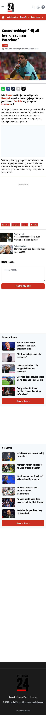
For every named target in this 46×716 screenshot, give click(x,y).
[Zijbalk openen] (2, 7)
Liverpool (5, 98)
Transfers (24, 17)
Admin (11, 49)
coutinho (34, 225)
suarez (24, 225)
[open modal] (43, 7)
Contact (12, 697)
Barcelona (6, 104)
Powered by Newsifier (23, 711)
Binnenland (35, 17)
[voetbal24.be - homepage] (11, 7)
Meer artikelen (23, 401)
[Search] (33, 7)
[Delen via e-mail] (18, 89)
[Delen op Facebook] (8, 89)
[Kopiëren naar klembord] (23, 89)
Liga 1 (5, 45)
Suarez (9, 95)
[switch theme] (38, 7)
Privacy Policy (22, 697)
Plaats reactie (23, 286)
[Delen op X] (13, 89)
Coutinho (18, 101)
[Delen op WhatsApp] (3, 89)
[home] (3, 17)
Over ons (33, 697)
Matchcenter (12, 17)
